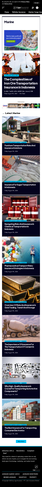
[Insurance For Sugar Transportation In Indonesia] (21, 169)
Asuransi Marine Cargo (12, 142)
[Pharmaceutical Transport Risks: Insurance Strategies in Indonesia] (21, 250)
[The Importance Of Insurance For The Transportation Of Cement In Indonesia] (21, 328)
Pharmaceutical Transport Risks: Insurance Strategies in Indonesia (19, 266)
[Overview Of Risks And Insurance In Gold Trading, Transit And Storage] (21, 289)
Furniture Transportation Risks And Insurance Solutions (20, 146)
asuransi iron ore (11, 75)
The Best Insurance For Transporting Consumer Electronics (20, 429)
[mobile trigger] (4, 8)
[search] (32, 8)
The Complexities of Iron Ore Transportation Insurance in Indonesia (21, 83)
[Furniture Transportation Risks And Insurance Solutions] (21, 129)
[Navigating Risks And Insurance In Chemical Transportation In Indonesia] (21, 208)
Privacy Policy (25, 1)
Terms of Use (8, 4)
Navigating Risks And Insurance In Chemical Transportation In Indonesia (19, 226)
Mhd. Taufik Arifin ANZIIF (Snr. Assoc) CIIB (19, 91)
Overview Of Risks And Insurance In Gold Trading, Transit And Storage (20, 306)
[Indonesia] (1, 12)
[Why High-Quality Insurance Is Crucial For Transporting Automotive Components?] (21, 370)
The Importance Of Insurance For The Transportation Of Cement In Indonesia (19, 347)
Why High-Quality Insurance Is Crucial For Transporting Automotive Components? (21, 388)
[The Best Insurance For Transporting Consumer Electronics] (21, 412)
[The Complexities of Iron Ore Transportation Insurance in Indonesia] (21, 64)
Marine (24, 142)
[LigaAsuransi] (21, 7)
